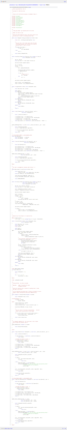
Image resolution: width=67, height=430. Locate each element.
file (29, 7)
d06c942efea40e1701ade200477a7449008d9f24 (28, 4)
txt (62, 428)
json (65, 428)
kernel (41, 4)
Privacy (8, 428)
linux (17, 4)
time (44, 4)
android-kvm (12, 4)
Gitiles (6, 428)
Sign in (65, 1)
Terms (11, 428)
